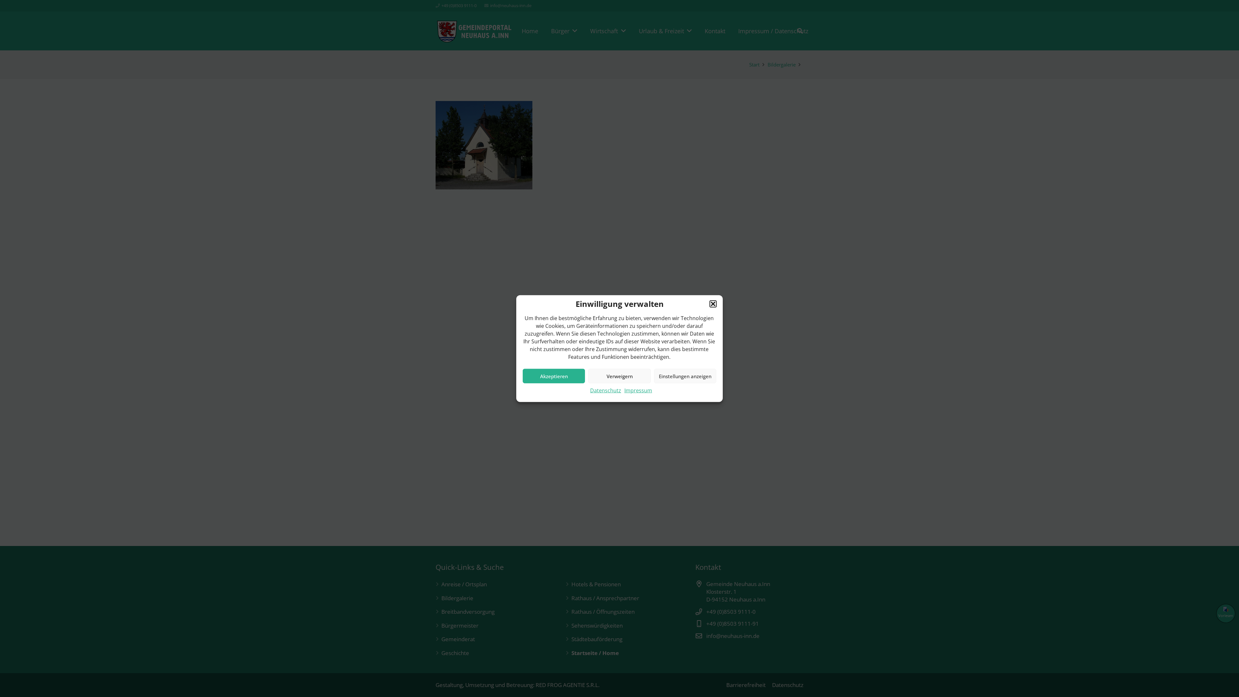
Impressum (638, 390)
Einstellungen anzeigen (685, 376)
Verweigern (620, 376)
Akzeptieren (554, 376)
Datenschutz (605, 390)
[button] (713, 304)
